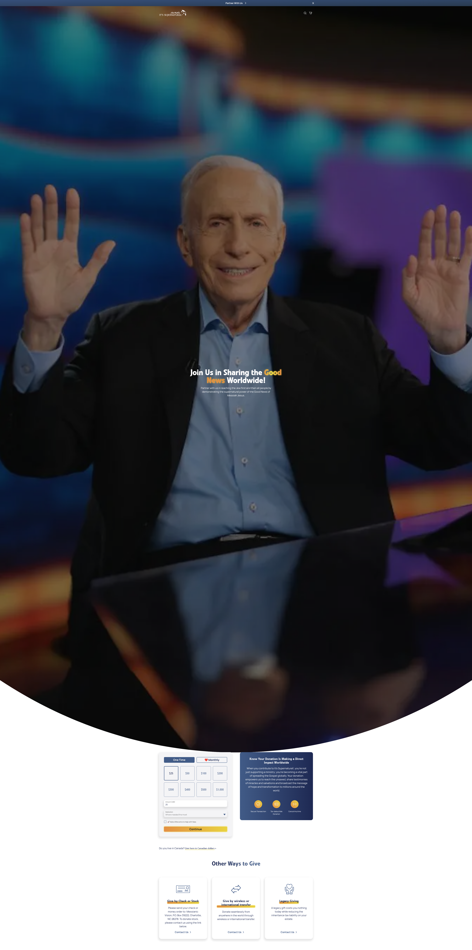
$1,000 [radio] (220, 789)
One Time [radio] (179, 760)
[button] (313, 3)
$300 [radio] (171, 789)
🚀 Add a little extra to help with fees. (181, 822)
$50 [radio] (187, 773)
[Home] (173, 13)
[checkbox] (165, 822)
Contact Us (181, 932)
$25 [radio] (171, 773)
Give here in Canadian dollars (199, 848)
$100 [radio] (203, 773)
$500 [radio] (203, 789)
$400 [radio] (187, 789)
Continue (195, 829)
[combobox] (195, 813)
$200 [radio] (220, 773)
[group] (195, 760)
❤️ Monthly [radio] (212, 760)
